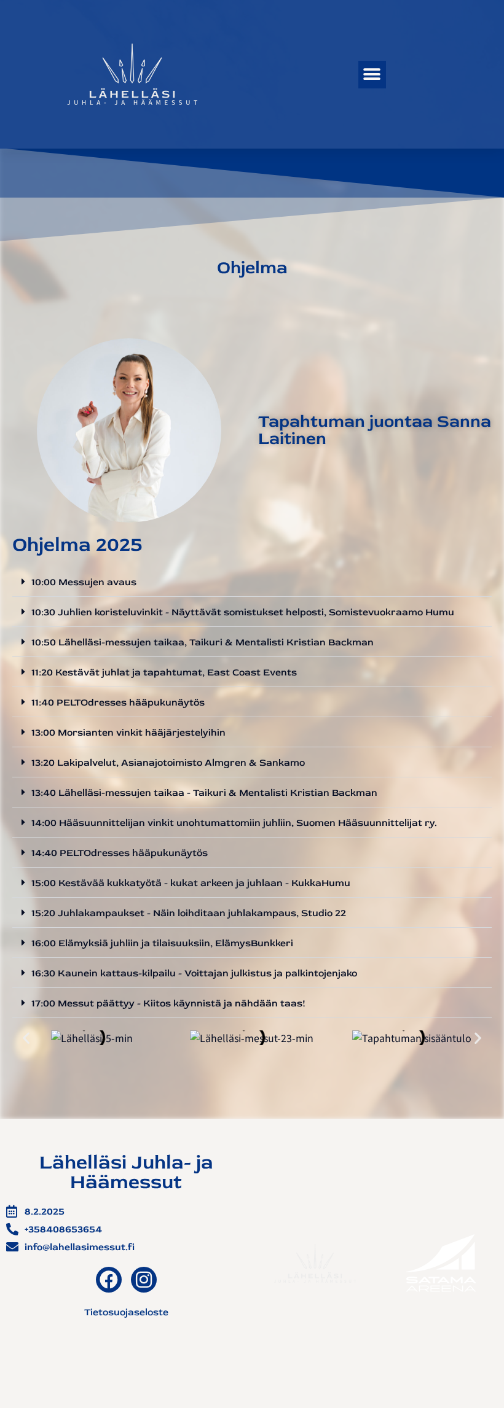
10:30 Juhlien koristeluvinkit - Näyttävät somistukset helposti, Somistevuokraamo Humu (242, 612)
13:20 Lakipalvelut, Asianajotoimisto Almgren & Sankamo (168, 763)
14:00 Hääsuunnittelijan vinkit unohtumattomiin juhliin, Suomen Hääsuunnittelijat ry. (234, 823)
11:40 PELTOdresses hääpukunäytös (118, 702)
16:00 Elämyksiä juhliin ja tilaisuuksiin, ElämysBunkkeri (162, 943)
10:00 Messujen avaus (83, 582)
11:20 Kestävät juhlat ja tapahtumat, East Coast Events (164, 672)
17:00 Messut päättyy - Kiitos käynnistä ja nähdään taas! (168, 1003)
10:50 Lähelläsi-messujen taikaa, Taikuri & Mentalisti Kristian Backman (202, 642)
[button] (372, 74)
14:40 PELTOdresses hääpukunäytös (119, 853)
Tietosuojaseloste (126, 1312)
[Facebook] (109, 1280)
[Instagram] (144, 1280)
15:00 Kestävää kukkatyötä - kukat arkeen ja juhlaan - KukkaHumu (190, 883)
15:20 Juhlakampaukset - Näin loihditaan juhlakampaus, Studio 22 (188, 913)
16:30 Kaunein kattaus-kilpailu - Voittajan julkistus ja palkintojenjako (194, 973)
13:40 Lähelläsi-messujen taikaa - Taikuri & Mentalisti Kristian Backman (204, 793)
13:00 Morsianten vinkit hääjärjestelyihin (128, 732)
